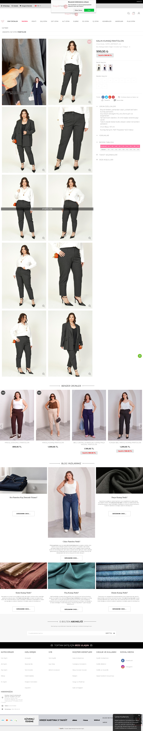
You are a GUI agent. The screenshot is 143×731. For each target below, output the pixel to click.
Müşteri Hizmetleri (31, 682)
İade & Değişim (77, 688)
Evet (89, 10)
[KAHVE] (15, 432)
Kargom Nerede (27, 6)
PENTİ (34, 21)
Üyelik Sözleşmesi (102, 658)
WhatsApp (6, 6)
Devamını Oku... (23, 514)
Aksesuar (119, 21)
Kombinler (106, 21)
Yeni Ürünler (29, 670)
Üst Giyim (54, 21)
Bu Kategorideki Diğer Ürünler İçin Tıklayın (112, 47)
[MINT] (18, 432)
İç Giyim (96, 21)
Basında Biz (29, 664)
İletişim (5, 28)
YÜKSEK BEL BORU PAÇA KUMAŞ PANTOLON (125, 443)
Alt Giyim (65, 21)
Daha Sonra (78, 10)
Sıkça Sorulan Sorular (79, 670)
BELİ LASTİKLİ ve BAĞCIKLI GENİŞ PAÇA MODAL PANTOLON (53, 443)
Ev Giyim (85, 21)
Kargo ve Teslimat (78, 682)
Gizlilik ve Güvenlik (102, 670)
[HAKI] (87, 432)
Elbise (76, 21)
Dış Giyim (43, 21)
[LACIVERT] (16, 432)
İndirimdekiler (29, 676)
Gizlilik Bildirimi (101, 664)
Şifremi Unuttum (54, 670)
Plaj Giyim (131, 21)
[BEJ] (13, 432)
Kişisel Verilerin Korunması (105, 676)
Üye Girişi (52, 664)
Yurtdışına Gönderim (79, 664)
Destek (16, 6)
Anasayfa (28, 658)
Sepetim (28, 688)
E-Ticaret (65, 728)
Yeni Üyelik (52, 658)
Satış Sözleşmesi (78, 658)
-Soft (61, 728)
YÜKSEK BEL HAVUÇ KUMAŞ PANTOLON (89, 443)
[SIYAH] (20, 432)
